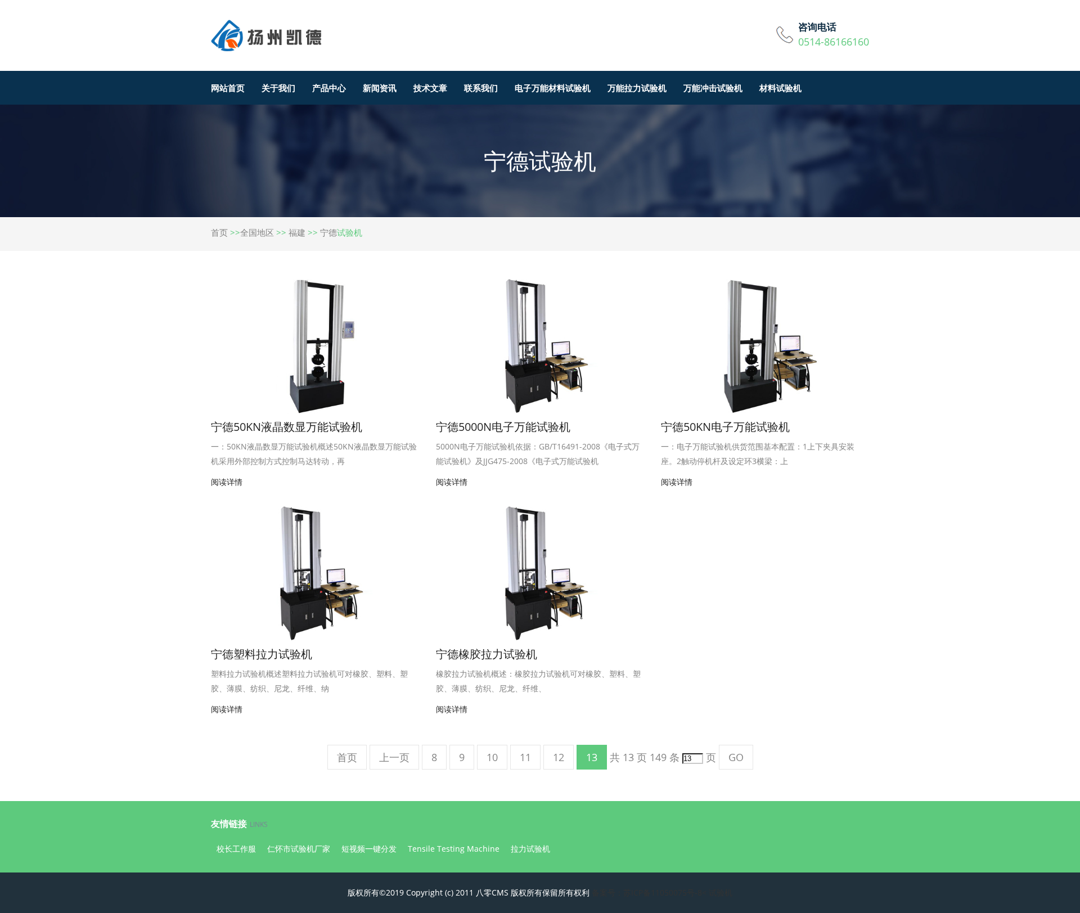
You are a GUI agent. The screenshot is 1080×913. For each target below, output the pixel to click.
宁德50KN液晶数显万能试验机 (286, 426)
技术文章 (430, 87)
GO (736, 757)
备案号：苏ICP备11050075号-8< (649, 892)
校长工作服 (236, 848)
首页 (219, 232)
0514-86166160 (833, 41)
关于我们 (278, 87)
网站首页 (228, 87)
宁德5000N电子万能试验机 (503, 426)
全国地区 (257, 232)
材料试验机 (780, 87)
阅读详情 (226, 481)
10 (492, 757)
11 (525, 757)
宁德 (328, 232)
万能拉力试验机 (637, 87)
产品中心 (329, 87)
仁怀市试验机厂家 (298, 848)
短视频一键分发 (369, 848)
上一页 (394, 757)
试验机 (720, 892)
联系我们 (481, 87)
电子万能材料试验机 (553, 87)
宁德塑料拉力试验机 (261, 654)
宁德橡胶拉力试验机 (486, 654)
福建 (297, 232)
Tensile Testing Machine (454, 848)
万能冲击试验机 (712, 87)
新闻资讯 (380, 87)
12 (558, 757)
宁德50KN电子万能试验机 (725, 426)
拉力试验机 (530, 848)
